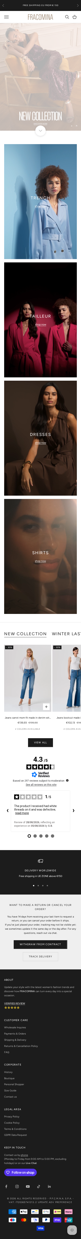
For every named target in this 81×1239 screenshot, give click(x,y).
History (8, 1072)
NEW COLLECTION (25, 633)
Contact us (10, 1096)
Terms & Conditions (15, 1129)
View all (40, 742)
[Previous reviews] (7, 811)
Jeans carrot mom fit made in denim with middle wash (28, 718)
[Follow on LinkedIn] (49, 1186)
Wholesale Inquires (15, 1027)
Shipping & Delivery (15, 1039)
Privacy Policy (11, 1116)
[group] (40, 77)
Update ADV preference (55, 1202)
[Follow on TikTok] (39, 1186)
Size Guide (10, 1090)
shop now (40, 206)
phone (24, 1155)
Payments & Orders (15, 1033)
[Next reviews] (73, 811)
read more (22, 813)
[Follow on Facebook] (6, 1186)
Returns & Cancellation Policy (21, 1046)
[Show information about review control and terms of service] (67, 780)
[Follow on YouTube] (28, 1186)
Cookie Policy (12, 1122)
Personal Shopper (14, 1084)
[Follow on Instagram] (17, 1186)
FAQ (6, 1052)
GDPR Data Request (15, 1135)
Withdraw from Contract (40, 944)
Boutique (9, 1078)
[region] (40, 77)
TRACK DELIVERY (40, 956)
